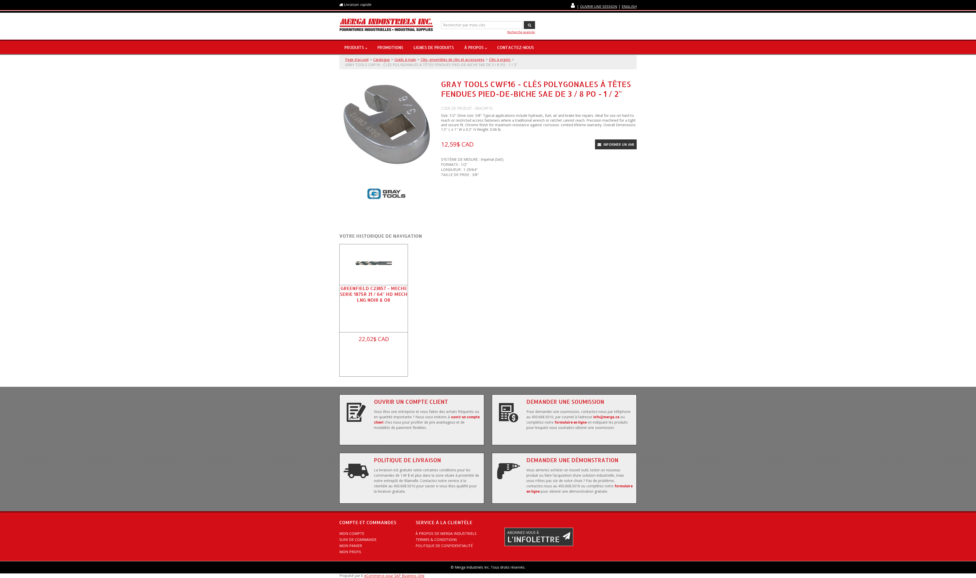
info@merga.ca (606, 417)
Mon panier (350, 545)
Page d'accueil (357, 59)
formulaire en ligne (571, 422)
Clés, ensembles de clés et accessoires (452, 59)
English (629, 6)
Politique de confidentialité (444, 545)
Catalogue (381, 59)
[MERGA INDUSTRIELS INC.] (386, 25)
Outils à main (405, 59)
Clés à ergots (500, 59)
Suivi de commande (357, 539)
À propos (474, 47)
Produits (354, 47)
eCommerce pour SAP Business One (394, 575)
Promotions (390, 47)
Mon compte (351, 533)
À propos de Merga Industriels (446, 533)
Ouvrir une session (598, 6)
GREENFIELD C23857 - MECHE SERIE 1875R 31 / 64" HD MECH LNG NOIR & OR (373, 294)
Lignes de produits (434, 47)
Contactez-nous (515, 47)
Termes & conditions (436, 539)
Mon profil (350, 551)
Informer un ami (618, 144)
